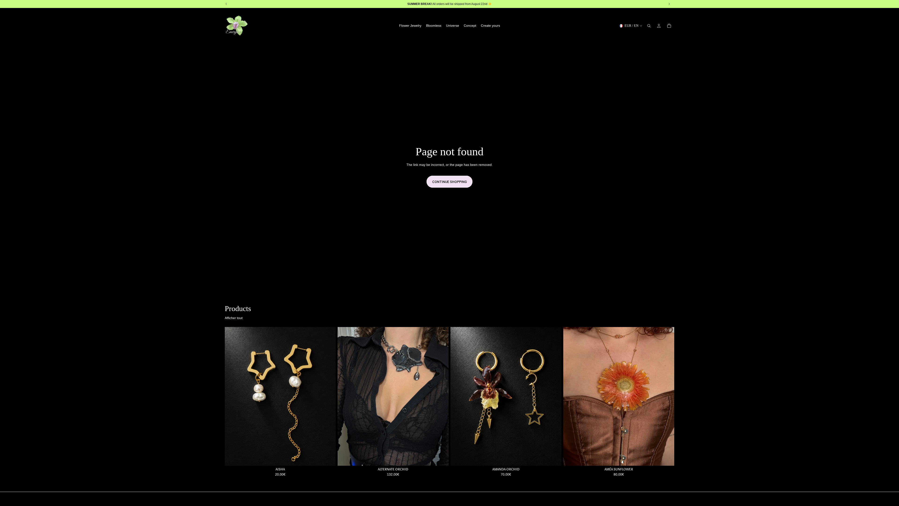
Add (445, 458)
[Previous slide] (345, 396)
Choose (332, 458)
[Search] (649, 26)
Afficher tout (234, 318)
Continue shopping (449, 181)
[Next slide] (442, 396)
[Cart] (669, 26)
